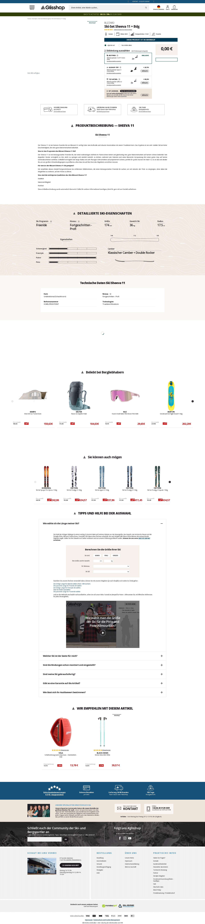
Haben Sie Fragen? (159, 858)
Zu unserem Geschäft (70, 865)
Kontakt (155, 861)
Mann (97, 555)
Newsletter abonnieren (160, 867)
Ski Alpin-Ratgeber (159, 876)
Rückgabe (100, 870)
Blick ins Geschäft (130, 867)
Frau (106, 555)
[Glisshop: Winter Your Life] (53, 8)
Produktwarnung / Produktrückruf (164, 893)
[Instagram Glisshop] (124, 838)
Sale (154, 884)
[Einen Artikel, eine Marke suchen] (146, 7)
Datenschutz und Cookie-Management (107, 920)
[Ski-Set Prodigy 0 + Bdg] (129, 476)
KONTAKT (130, 808)
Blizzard (109, 22)
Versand (99, 864)
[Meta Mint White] (102, 732)
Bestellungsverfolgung (104, 867)
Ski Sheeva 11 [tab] (102, 134)
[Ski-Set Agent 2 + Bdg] (102, 476)
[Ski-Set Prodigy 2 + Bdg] (74, 476)
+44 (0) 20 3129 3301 (161, 807)
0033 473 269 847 (144, 538)
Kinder (115, 555)
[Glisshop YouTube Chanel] (129, 838)
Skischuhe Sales (158, 887)
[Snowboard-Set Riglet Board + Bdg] (171, 396)
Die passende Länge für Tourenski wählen (66, 592)
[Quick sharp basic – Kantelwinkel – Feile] (61, 732)
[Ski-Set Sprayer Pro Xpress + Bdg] (46, 476)
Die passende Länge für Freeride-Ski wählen (67, 586)
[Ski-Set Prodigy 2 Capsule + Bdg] (157, 476)
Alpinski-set (111, 45)
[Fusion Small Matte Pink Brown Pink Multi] (125, 396)
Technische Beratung (160, 870)
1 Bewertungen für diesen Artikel (123, 29)
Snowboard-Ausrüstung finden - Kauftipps (163, 880)
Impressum (128, 861)
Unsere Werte (129, 858)
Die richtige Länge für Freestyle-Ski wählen (67, 588)
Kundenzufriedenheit (159, 864)
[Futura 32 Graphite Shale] (79, 396)
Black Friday (157, 890)
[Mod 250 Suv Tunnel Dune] (33, 396)
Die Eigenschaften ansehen (114, 61)
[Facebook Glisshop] (119, 838)
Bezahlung (100, 858)
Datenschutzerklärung (132, 864)
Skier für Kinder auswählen (61, 590)
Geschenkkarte (101, 861)
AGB (98, 873)
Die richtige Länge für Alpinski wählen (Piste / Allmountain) (71, 584)
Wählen (145, 71)
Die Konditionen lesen (60, 111)
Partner (155, 873)
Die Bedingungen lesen (103, 111)
